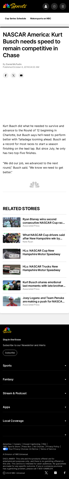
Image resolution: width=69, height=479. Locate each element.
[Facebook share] (5, 75)
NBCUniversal (21, 454)
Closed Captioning (31, 444)
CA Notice (33, 449)
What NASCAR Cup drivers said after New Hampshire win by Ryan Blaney (44, 236)
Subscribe (10, 352)
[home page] (15, 6)
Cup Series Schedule (15, 18)
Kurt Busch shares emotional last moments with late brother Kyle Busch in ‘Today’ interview (43, 283)
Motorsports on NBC (40, 18)
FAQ (44, 444)
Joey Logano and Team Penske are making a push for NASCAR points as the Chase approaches (44, 299)
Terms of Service (48, 449)
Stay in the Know (12, 339)
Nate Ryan (28, 241)
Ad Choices (38, 446)
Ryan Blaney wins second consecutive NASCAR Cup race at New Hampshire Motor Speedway (43, 220)
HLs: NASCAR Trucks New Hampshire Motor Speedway (41, 268)
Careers (17, 444)
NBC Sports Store (11, 446)
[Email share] (21, 75)
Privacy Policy (52, 446)
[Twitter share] (13, 75)
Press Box (26, 446)
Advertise (7, 444)
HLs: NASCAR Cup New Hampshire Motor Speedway (41, 252)
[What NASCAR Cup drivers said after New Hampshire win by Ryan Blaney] (12, 238)
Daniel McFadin (14, 64)
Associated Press (31, 225)
